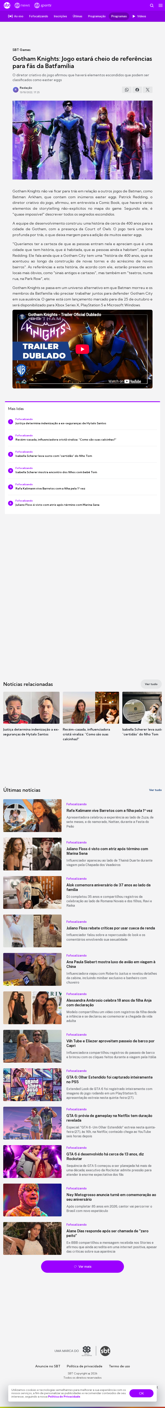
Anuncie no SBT (47, 1366)
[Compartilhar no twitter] (148, 90)
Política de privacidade (84, 1366)
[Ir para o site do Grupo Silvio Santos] (75, 1351)
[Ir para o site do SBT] (105, 1351)
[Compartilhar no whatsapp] (127, 90)
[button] (31, 718)
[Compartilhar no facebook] (137, 90)
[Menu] (160, 5)
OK (141, 1393)
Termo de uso (119, 1366)
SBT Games (21, 50)
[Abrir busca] (152, 5)
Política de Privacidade (64, 1396)
